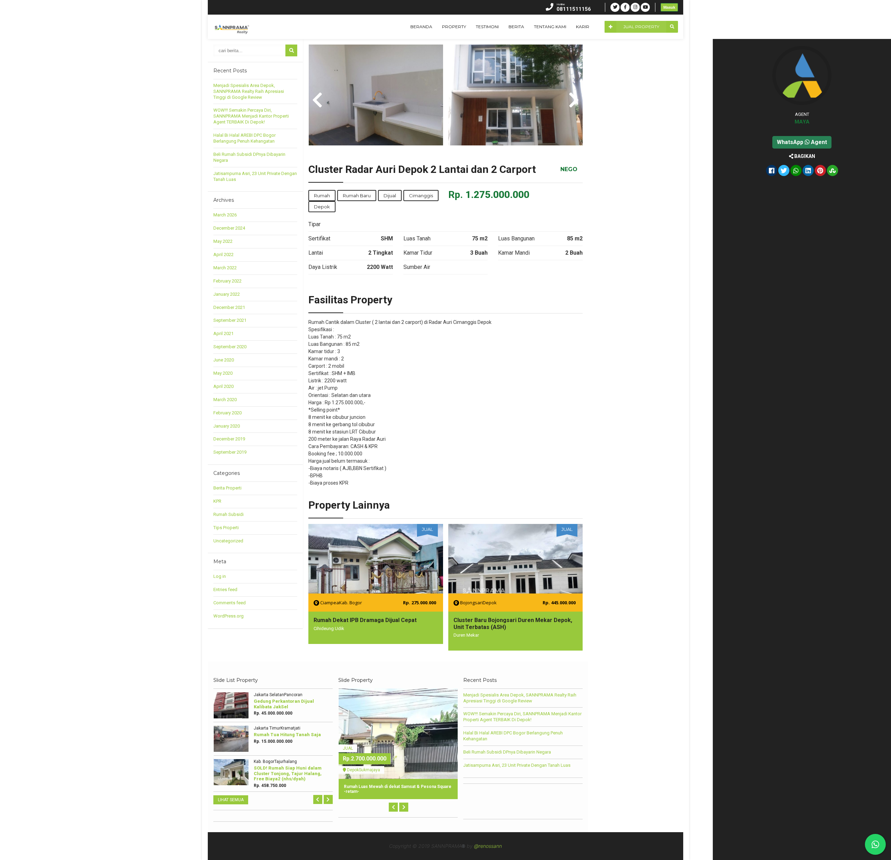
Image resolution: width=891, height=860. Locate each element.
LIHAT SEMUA (231, 799)
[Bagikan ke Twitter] (783, 171)
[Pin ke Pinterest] (820, 171)
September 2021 (229, 320)
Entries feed (225, 589)
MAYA (802, 122)
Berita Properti (227, 488)
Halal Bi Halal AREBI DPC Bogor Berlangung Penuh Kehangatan (244, 138)
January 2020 (226, 426)
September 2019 (229, 452)
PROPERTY (454, 26)
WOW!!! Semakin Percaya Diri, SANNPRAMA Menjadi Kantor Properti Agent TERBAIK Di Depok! (251, 116)
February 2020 (227, 412)
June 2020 (223, 360)
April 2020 (223, 386)
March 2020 (225, 399)
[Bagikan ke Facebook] (771, 171)
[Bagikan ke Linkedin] (808, 171)
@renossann (488, 846)
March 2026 (225, 214)
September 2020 (229, 346)
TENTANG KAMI (550, 26)
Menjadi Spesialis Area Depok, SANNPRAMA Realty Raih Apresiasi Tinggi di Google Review (248, 91)
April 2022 (223, 254)
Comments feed (229, 602)
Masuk (669, 7)
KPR (217, 501)
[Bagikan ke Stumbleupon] (832, 171)
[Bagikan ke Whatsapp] (796, 171)
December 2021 (229, 307)
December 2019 (229, 438)
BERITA (516, 26)
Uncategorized (228, 540)
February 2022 (227, 281)
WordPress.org (228, 616)
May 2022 (222, 241)
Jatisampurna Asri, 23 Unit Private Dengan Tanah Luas (516, 765)
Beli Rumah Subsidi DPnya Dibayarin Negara (507, 752)
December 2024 (229, 228)
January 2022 (226, 294)
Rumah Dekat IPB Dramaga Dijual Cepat (365, 620)
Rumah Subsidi (228, 514)
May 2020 (222, 373)
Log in (219, 576)
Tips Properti (226, 527)
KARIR (582, 26)
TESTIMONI (487, 26)
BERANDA (421, 26)
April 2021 (223, 333)
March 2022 (225, 267)
